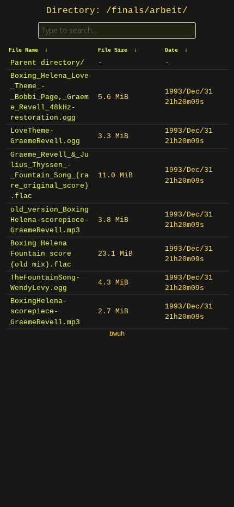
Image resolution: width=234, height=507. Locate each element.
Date (171, 50)
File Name (23, 50)
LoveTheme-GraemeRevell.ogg (45, 136)
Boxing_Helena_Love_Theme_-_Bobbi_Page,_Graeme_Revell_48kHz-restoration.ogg (49, 97)
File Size (112, 50)
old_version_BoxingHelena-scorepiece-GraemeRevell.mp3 (49, 220)
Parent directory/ (47, 63)
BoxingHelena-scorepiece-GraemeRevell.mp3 (45, 311)
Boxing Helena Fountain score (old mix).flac (40, 253)
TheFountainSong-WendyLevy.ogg (45, 283)
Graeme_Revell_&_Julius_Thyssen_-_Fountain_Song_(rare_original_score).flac (49, 176)
